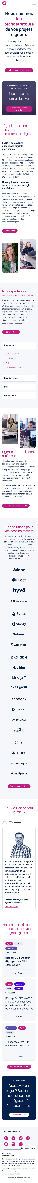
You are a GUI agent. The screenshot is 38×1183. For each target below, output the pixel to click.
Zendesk (9, 1032)
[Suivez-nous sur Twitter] (13, 1138)
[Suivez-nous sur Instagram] (20, 1138)
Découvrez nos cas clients (19, 109)
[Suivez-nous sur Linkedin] (6, 1138)
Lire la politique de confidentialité (11, 1174)
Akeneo (9, 988)
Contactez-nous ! (19, 1115)
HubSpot (18, 944)
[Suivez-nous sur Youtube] (6, 1144)
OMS (7, 363)
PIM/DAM (9, 358)
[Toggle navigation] (34, 3)
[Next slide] (10, 822)
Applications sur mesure (15, 367)
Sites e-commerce (13, 353)
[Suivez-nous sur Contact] (20, 1144)
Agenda (9, 944)
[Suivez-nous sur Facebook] (28, 1138)
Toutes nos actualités (19, 1066)
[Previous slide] (4, 822)
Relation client (11, 948)
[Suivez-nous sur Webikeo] (13, 1144)
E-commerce (19, 984)
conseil (16, 303)
